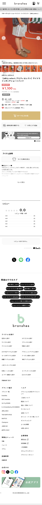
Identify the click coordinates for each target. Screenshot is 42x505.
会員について (25, 413)
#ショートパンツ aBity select (28, 293)
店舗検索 (4, 460)
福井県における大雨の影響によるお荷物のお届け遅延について (22, 9)
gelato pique (5, 430)
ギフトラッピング (26, 420)
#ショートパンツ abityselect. (10, 297)
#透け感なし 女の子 (13, 284)
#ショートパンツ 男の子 (12, 293)
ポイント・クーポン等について (30, 417)
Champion (5, 422)
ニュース (4, 445)
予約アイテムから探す (28, 359)
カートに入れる (22, 116)
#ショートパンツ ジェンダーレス (30, 297)
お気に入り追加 (32, 125)
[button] (4, 38)
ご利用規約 (24, 447)
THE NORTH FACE (7, 414)
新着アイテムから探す (8, 359)
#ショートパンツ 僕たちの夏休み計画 (21, 301)
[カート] (38, 3)
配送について (25, 401)
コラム (4, 449)
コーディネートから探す (29, 371)
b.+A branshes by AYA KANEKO (11, 407)
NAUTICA (4, 418)
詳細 (27, 100)
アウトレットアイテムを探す (30, 352)
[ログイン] (33, 3)
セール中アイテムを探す (9, 355)
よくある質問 (25, 424)
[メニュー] (4, 3)
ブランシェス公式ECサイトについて (30, 393)
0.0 (23, 210)
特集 (3, 441)
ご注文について (25, 397)
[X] (7, 472)
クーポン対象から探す (28, 355)
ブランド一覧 (5, 392)
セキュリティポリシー (27, 451)
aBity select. (5, 411)
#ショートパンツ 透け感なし (14, 289)
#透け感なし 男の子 (30, 289)
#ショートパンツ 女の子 (27, 284)
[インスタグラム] (3, 472)
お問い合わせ (25, 428)
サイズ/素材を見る (24, 159)
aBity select (8, 75)
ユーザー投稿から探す (8, 375)
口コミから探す (26, 375)
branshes (4, 395)
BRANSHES (21, 493)
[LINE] (12, 472)
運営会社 (23, 439)
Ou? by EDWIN (6, 403)
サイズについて (25, 409)
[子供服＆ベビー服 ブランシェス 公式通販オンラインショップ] (21, 3)
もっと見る (21, 182)
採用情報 (23, 443)
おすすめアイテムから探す (9, 352)
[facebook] (16, 472)
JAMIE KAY (5, 426)
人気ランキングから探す (9, 365)
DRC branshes (6, 399)
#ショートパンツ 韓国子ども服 (21, 305)
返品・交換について (27, 405)
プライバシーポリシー (27, 455)
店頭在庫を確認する (13, 125)
